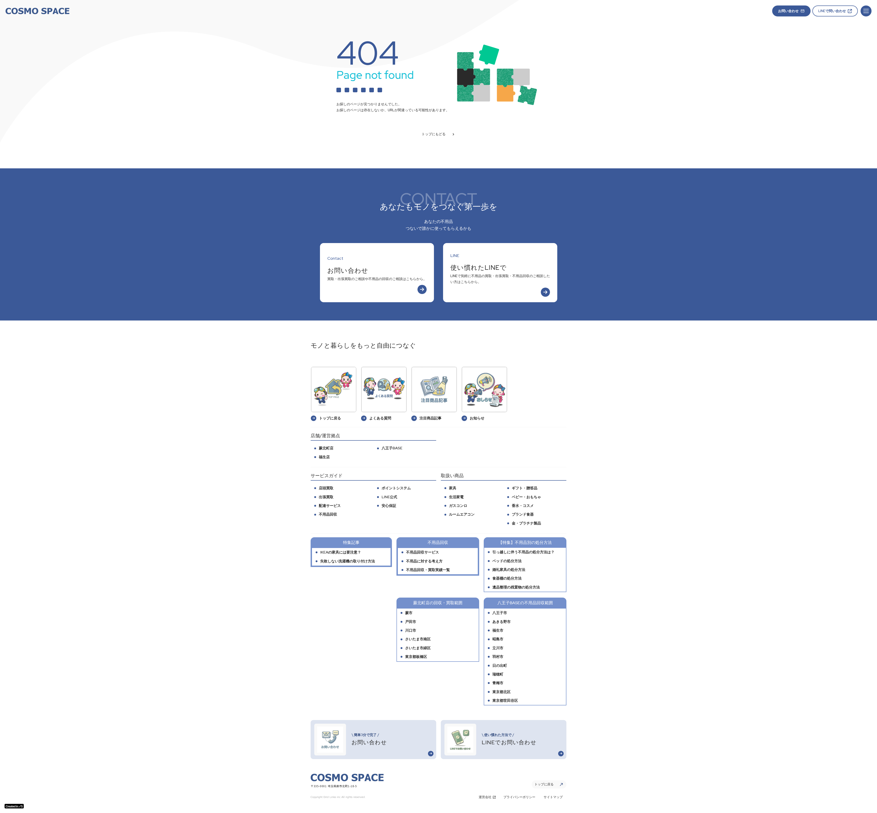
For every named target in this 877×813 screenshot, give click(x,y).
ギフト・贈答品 (524, 488)
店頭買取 (326, 488)
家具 (452, 488)
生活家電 (456, 497)
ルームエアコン (462, 514)
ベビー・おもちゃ (526, 497)
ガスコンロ (458, 505)
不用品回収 (328, 514)
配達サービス (330, 505)
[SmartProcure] (37, 11)
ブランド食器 (523, 514)
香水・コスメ (523, 505)
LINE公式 (389, 497)
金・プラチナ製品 (526, 523)
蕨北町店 (326, 448)
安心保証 (389, 505)
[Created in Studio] (14, 806)
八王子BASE (392, 448)
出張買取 (326, 497)
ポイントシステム (396, 488)
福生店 (324, 457)
